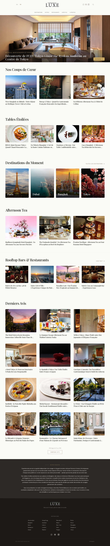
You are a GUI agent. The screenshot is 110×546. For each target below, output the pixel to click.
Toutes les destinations (94, 163)
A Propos (73, 12)
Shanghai (72, 525)
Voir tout (99, 261)
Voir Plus (55, 452)
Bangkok (30, 522)
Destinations (38, 12)
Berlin (29, 525)
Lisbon (44, 525)
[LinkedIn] (88, 4)
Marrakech (59, 520)
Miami (58, 522)
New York (58, 525)
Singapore (73, 527)
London (44, 527)
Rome (72, 520)
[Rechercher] (93, 4)
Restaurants (55, 12)
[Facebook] (86, 4)
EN (17, 4)
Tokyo (72, 529)
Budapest (30, 527)
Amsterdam (31, 520)
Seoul (72, 522)
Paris (57, 527)
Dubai (29, 529)
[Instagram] (83, 4)
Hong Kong (45, 520)
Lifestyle (64, 12)
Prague (58, 529)
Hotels (47, 12)
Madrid (44, 529)
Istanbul (44, 522)
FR (20, 4)
